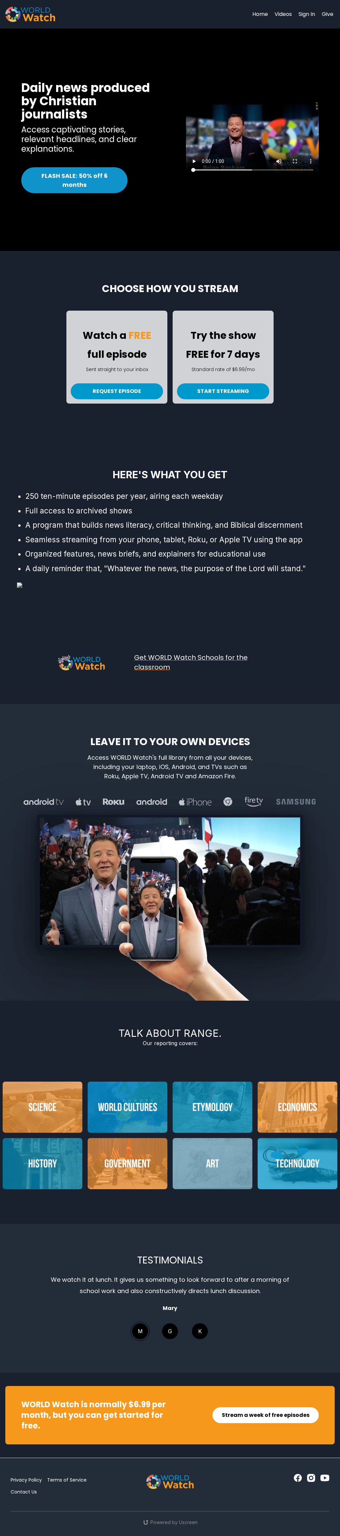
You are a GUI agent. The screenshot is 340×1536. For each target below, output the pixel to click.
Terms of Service (67, 1480)
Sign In (306, 14)
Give (327, 14)
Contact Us (24, 1492)
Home (260, 14)
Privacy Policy (26, 1480)
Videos (283, 14)
